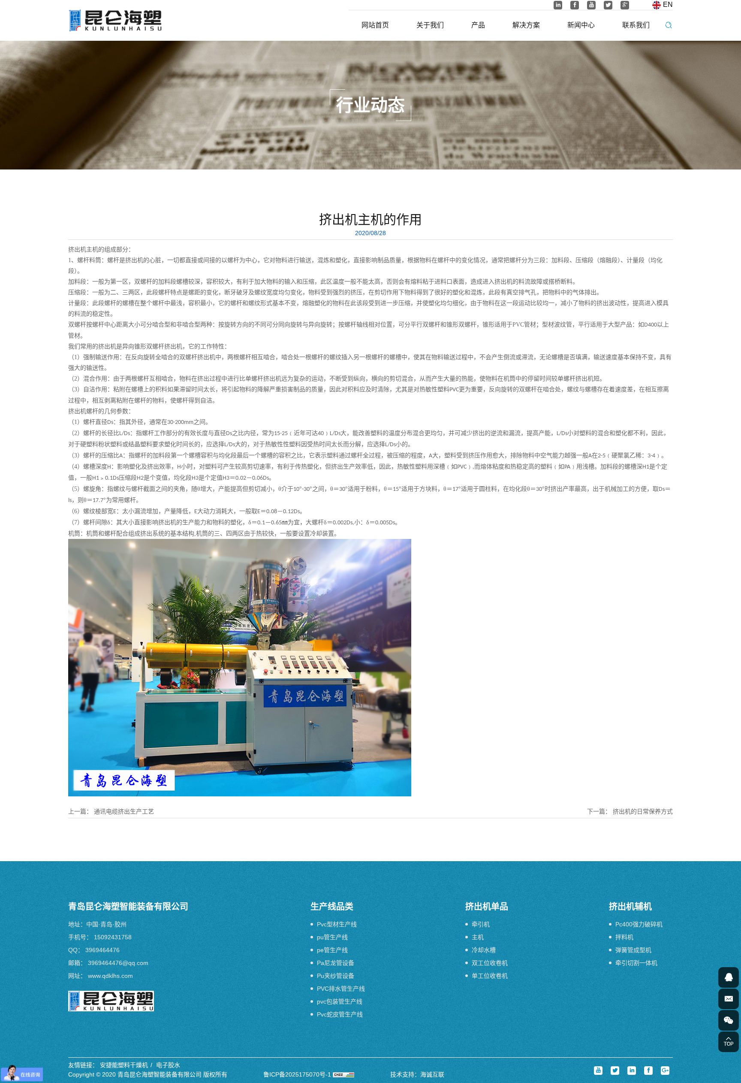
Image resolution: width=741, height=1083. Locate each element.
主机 (478, 937)
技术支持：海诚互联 (417, 1074)
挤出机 (77, 249)
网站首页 (375, 25)
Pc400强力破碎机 (639, 924)
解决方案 (526, 25)
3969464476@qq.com (118, 962)
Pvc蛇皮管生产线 (340, 1014)
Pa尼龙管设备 (335, 962)
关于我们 (430, 25)
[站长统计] (343, 1074)
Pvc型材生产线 (337, 924)
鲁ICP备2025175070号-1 (297, 1074)
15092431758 (113, 937)
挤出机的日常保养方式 (643, 811)
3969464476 (102, 950)
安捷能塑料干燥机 (124, 1065)
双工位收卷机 (490, 962)
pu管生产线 (332, 937)
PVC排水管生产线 (341, 988)
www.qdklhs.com (110, 975)
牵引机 (481, 924)
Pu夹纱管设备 (335, 975)
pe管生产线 (332, 950)
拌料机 (624, 937)
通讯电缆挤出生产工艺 (124, 811)
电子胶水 (168, 1065)
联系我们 (636, 25)
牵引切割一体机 (636, 962)
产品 (478, 25)
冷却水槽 (484, 950)
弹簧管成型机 (633, 950)
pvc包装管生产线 (339, 1001)
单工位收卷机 (490, 975)
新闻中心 (581, 25)
